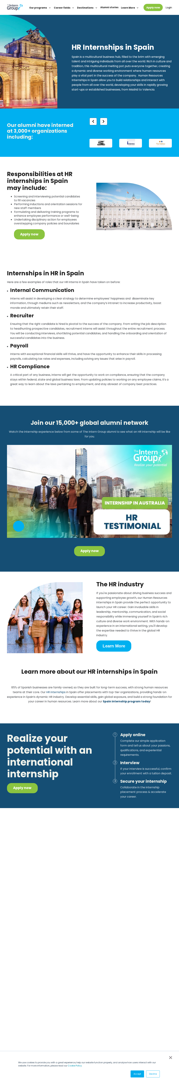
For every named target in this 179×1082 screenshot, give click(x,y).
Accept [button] (137, 1073)
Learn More (128, 7)
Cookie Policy (75, 1065)
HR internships (56, 692)
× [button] (170, 1057)
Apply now (153, 7)
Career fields (62, 7)
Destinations (85, 7)
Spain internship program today (126, 701)
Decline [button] (153, 1073)
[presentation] (93, 121)
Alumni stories (109, 7)
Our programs (38, 7)
